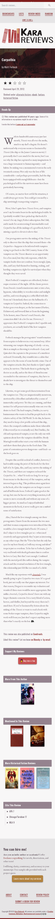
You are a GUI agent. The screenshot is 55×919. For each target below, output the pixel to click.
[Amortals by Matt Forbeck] (27, 694)
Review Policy (42, 894)
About (9, 894)
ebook (34, 94)
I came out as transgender (25, 124)
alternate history (23, 94)
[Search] (49, 5)
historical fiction (10, 98)
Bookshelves (8, 13)
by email (46, 639)
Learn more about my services (27, 878)
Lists (21, 13)
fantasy (41, 94)
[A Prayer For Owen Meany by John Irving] (43, 778)
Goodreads (37, 634)
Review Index (34, 13)
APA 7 (11, 811)
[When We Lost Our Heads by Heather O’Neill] (27, 778)
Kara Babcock (19, 911)
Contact (24, 894)
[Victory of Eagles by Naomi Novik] (11, 778)
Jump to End (26, 20)
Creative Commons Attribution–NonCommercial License (31, 912)
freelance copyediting (13, 858)
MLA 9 (12, 822)
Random (49, 13)
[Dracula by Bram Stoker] (17, 736)
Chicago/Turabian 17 (18, 817)
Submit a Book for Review (27, 901)
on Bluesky (35, 639)
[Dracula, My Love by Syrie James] (37, 736)
